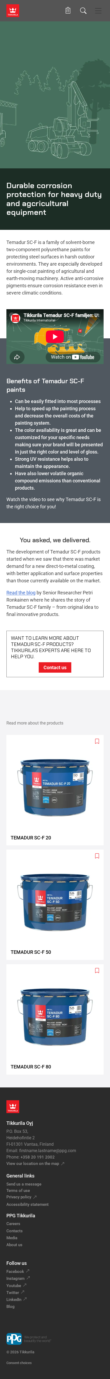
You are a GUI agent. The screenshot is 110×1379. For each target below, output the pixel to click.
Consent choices (19, 1363)
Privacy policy (18, 1197)
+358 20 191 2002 (38, 1157)
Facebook (15, 1271)
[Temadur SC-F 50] (57, 905)
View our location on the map (32, 1163)
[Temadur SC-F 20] (57, 790)
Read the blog (21, 592)
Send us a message (23, 1184)
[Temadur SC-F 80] (57, 1019)
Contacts (14, 1231)
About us (14, 1244)
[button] (68, 10)
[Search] (83, 10)
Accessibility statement (27, 1204)
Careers (13, 1223)
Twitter (12, 1292)
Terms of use (18, 1190)
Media (11, 1237)
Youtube (13, 1285)
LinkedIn (13, 1299)
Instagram (15, 1278)
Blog (10, 1306)
